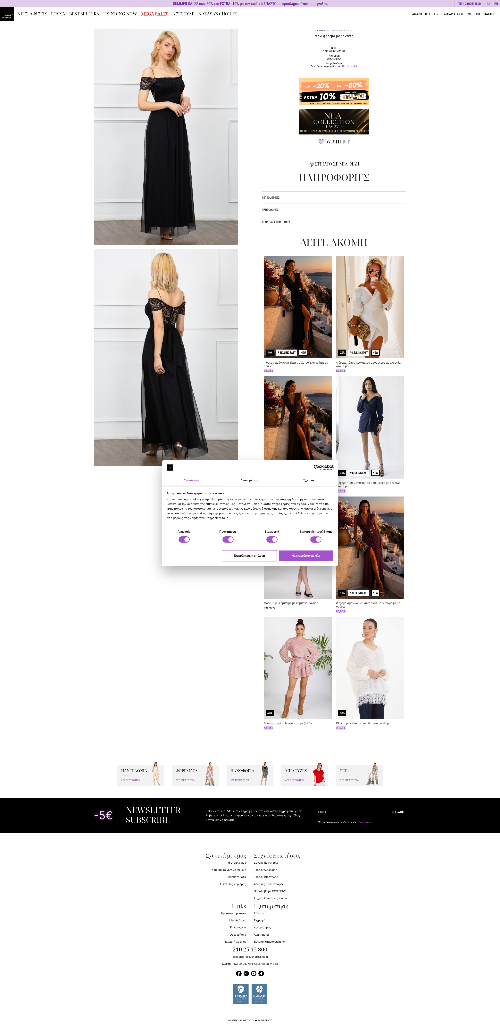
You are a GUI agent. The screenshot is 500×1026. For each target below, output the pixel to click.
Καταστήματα (237, 876)
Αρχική (319, 30)
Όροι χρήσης (238, 934)
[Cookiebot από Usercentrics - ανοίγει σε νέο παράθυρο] (316, 467)
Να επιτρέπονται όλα (306, 555)
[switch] (228, 541)
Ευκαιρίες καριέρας (233, 884)
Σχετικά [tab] (308, 480)
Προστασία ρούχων (233, 913)
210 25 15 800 (250, 950)
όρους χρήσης (366, 822)
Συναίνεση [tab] (191, 480)
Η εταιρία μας (237, 862)
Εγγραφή (259, 920)
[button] (488, 3)
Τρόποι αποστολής (266, 876)
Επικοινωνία (238, 927)
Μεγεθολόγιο (237, 920)
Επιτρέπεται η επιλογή (249, 555)
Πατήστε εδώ (350, 66)
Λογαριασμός (262, 927)
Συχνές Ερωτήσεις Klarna (270, 898)
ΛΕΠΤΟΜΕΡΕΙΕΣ (270, 197)
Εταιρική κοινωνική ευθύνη (228, 869)
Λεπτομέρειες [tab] (250, 480)
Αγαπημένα (261, 934)
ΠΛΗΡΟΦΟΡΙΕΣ (270, 210)
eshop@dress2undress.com (250, 956)
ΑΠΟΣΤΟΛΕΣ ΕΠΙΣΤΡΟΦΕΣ (276, 222)
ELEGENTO (266, 1020)
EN (496, 3)
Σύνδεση (259, 913)
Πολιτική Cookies (235, 941)
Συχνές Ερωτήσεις (266, 862)
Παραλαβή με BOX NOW (270, 891)
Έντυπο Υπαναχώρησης (269, 941)
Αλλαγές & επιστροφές (269, 884)
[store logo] (7, 14)
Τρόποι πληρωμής (265, 869)
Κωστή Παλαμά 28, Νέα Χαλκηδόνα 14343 (250, 963)
